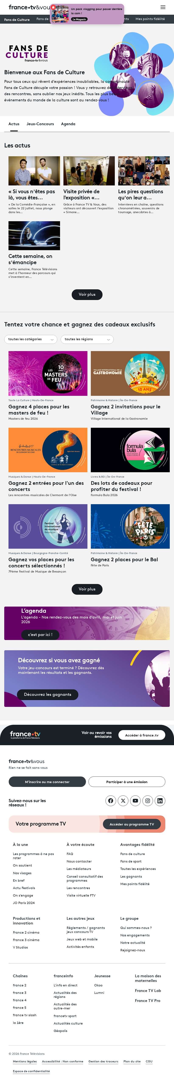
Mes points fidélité (150, 19)
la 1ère (18, 1023)
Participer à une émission (126, 781)
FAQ (70, 854)
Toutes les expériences (138, 869)
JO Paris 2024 (24, 903)
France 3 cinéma (26, 940)
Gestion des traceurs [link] (103, 1061)
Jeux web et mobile (82, 939)
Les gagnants (131, 876)
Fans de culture (132, 854)
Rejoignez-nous (132, 950)
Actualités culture (68, 1023)
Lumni (99, 993)
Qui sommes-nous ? (136, 928)
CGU (149, 1061)
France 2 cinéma (26, 932)
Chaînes (20, 975)
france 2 (19, 985)
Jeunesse (102, 975)
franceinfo (63, 975)
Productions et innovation (26, 920)
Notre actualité (132, 943)
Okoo (98, 985)
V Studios (20, 947)
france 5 (19, 1008)
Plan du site (131, 1061)
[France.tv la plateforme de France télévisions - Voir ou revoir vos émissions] (25, 735)
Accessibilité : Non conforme (62, 1061)
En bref (18, 881)
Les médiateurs (79, 869)
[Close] (123, 5)
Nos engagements (135, 935)
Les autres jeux (80, 918)
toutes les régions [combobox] (79, 339)
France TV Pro (147, 1000)
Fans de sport (131, 861)
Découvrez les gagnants (47, 695)
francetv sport (65, 1016)
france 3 (19, 993)
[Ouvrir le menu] (163, 7)
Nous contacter (79, 861)
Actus (13, 123)
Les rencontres (78, 888)
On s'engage (23, 895)
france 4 (20, 1000)
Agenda (68, 123)
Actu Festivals (24, 888)
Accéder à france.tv (142, 734)
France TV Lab (148, 990)
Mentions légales (25, 1061)
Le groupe (129, 918)
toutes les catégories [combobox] (25, 339)
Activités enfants (80, 947)
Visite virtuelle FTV (81, 895)
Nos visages (22, 873)
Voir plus (87, 295)
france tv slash (24, 1015)
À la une (20, 844)
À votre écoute (80, 844)
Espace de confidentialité (31, 1071)
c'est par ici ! (40, 635)
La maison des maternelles (148, 978)
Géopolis (60, 1031)
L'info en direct (65, 985)
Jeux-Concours (40, 123)
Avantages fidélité (137, 844)
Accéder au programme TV (132, 823)
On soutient (22, 865)
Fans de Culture (17, 19)
